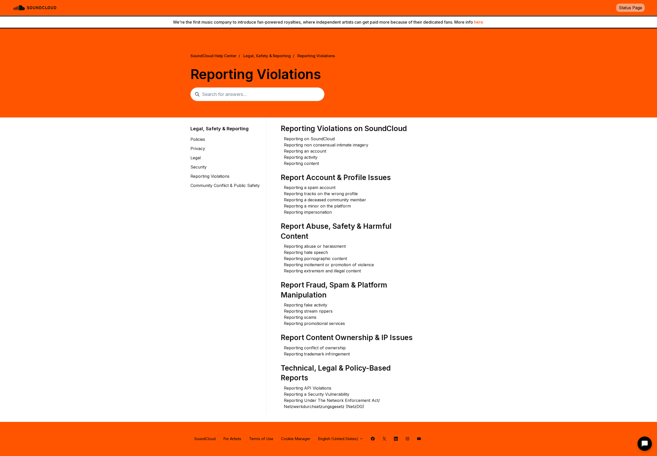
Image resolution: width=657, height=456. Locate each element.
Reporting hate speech (306, 252)
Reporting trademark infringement (317, 353)
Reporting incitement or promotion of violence (329, 264)
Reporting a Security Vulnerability (316, 394)
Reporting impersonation (308, 212)
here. (479, 22)
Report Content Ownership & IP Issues (347, 337)
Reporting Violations (316, 55)
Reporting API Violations (307, 388)
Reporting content (301, 163)
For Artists (232, 438)
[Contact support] (644, 444)
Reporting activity (300, 157)
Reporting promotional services (314, 323)
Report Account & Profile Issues (336, 177)
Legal (195, 157)
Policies (197, 139)
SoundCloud (205, 438)
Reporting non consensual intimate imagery (326, 144)
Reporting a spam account (309, 187)
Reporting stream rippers (308, 311)
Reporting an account (305, 151)
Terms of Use (261, 438)
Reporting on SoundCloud (309, 138)
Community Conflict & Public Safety (225, 185)
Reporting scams (300, 317)
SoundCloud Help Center (213, 55)
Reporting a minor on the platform (317, 206)
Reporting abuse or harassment (315, 246)
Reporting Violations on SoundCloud (344, 128)
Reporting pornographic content (315, 258)
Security (198, 167)
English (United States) (338, 438)
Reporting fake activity (305, 305)
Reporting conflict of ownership (315, 347)
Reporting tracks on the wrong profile (321, 193)
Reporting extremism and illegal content (322, 270)
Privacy (197, 148)
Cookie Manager (295, 438)
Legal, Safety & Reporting (267, 55)
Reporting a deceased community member (325, 199)
